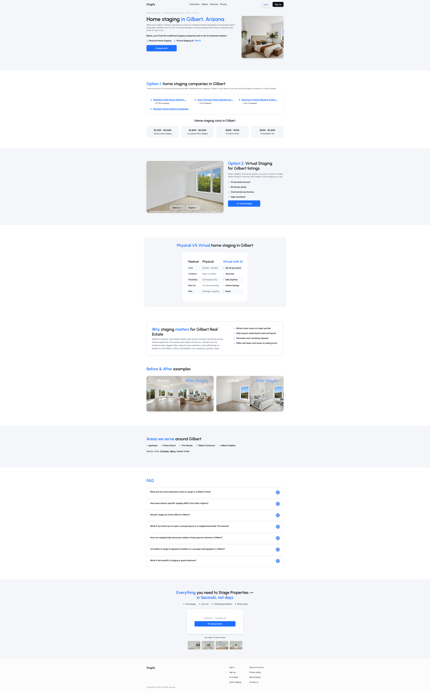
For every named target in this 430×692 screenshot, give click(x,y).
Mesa (172, 451)
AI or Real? (233, 677)
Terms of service (256, 667)
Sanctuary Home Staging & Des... (259, 99)
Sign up (232, 672)
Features (214, 4)
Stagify (150, 4)
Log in (231, 667)
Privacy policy (255, 672)
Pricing (223, 4)
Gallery (204, 4)
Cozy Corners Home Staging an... (215, 99)
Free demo (194, 4)
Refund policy (255, 677)
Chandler (164, 451)
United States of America (173, 13)
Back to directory (153, 13)
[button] (215, 621)
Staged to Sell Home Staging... (169, 99)
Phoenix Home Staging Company (171, 109)
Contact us (253, 682)
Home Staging (235, 682)
